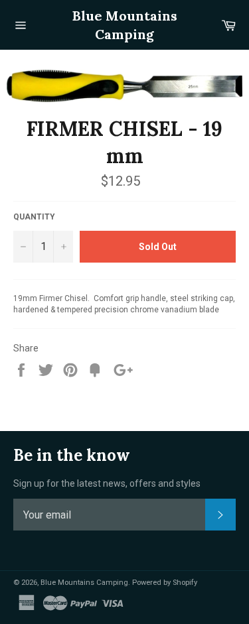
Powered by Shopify (164, 582)
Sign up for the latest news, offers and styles (107, 483)
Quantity (34, 216)
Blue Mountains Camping (124, 24)
